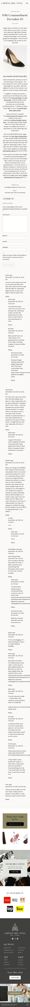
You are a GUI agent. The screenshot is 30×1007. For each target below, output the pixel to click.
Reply (7, 296)
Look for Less (15, 11)
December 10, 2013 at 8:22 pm (15, 786)
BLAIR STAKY (12, 1005)
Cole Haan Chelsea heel (19, 136)
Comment (6, 214)
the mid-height (17, 98)
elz (9, 716)
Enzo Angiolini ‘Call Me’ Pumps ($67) (15, 76)
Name (5, 235)
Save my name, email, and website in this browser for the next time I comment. (15, 257)
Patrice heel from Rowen (14, 116)
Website (5, 247)
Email (5, 241)
